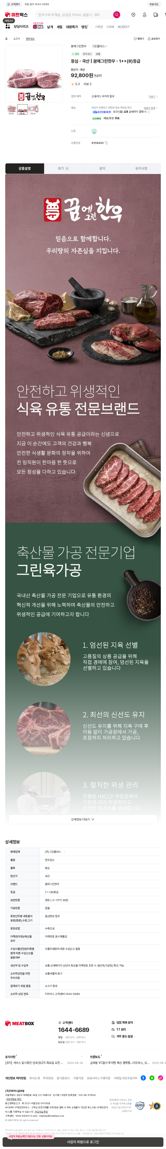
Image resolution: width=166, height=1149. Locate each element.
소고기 (16, 38)
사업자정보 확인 (13, 1099)
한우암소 (30, 38)
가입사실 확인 (41, 1111)
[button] (148, 112)
